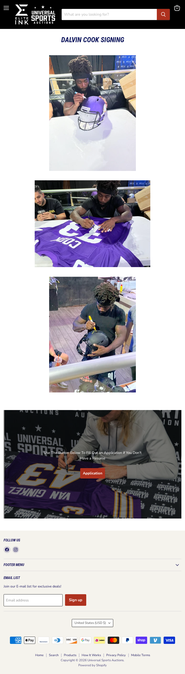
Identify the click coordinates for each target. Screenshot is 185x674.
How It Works (91, 655)
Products (70, 655)
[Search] (163, 14)
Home (39, 655)
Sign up (75, 600)
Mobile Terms (140, 655)
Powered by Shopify (92, 665)
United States (90, 623)
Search (54, 655)
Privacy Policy (116, 655)
